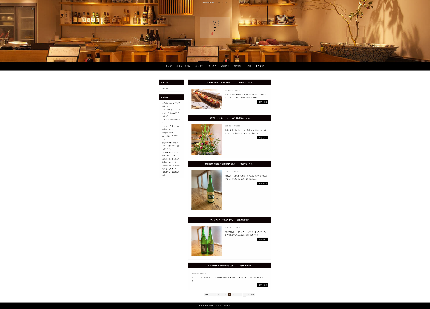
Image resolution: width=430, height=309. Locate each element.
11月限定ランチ (167, 133)
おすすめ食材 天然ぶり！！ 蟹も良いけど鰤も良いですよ (171, 146)
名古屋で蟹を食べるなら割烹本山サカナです (171, 160)
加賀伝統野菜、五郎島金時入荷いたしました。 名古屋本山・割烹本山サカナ (172, 170)
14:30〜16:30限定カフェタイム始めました (171, 154)
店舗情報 (238, 65)
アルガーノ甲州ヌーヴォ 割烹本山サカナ (171, 127)
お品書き (199, 65)
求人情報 (260, 65)
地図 (249, 65)
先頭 (206, 294)
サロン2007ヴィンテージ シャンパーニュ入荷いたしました (171, 113)
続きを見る (263, 102)
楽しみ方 (212, 65)
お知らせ (165, 88)
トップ (169, 65)
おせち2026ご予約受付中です (171, 137)
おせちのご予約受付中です (171, 121)
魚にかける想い (183, 65)
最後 (252, 294)
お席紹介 (225, 65)
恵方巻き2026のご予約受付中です (171, 104)
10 (240, 294)
